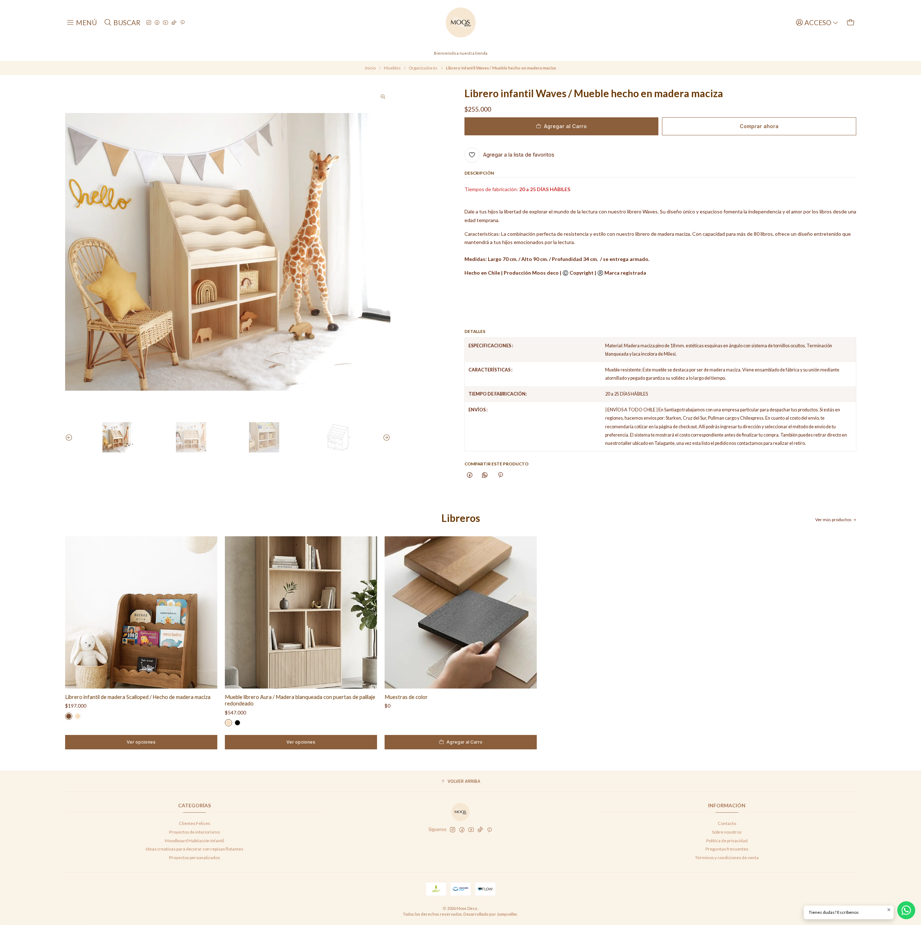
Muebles (392, 68)
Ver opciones (141, 742)
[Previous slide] (70, 437)
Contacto (727, 823)
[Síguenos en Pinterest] (182, 22)
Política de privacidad (727, 840)
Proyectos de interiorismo (194, 832)
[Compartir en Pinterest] (500, 475)
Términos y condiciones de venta (727, 857)
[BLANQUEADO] (77, 716)
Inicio (370, 68)
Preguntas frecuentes (727, 849)
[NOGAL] (68, 716)
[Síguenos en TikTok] (174, 22)
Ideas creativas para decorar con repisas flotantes (194, 849)
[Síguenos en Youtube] (165, 22)
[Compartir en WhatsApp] (485, 475)
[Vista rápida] (206, 612)
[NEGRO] (237, 722)
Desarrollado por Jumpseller (490, 914)
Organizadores (423, 68)
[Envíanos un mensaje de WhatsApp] (906, 910)
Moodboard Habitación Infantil (194, 840)
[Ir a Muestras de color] (461, 612)
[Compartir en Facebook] (469, 475)
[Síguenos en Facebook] (157, 22)
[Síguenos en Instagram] (148, 22)
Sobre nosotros (726, 832)
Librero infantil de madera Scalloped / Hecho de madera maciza (137, 697)
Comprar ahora (759, 126)
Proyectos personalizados (194, 857)
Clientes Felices (194, 823)
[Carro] (850, 22)
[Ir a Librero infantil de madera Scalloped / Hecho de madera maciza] (141, 612)
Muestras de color (406, 697)
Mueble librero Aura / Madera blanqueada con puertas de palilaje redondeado (300, 700)
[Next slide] (385, 437)
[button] (460, 782)
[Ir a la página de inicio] (461, 22)
